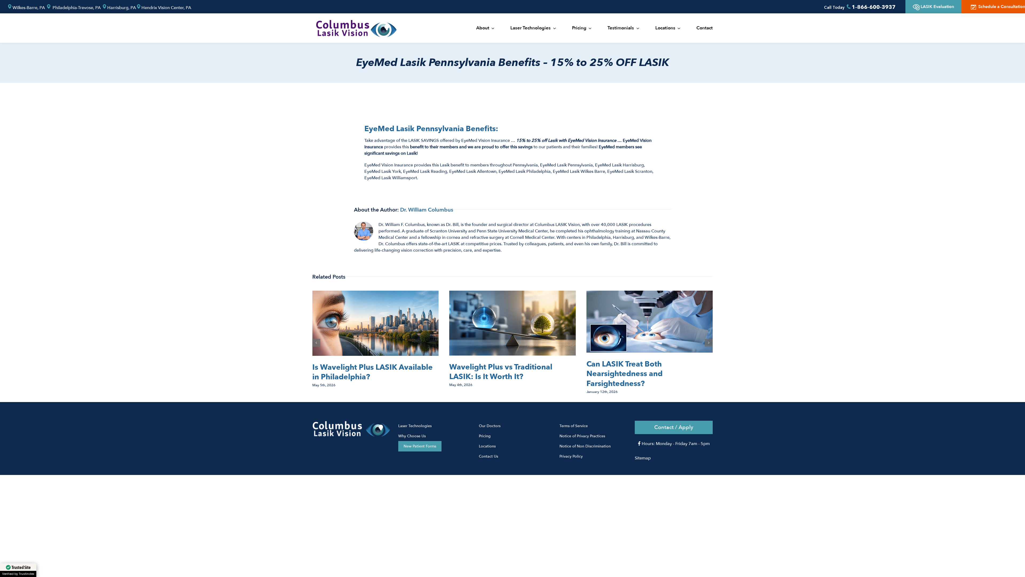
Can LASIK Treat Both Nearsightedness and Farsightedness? (624, 374)
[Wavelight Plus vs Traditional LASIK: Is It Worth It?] (512, 294)
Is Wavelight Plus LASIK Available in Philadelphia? (372, 372)
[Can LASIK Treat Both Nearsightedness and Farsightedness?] (649, 294)
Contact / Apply (673, 427)
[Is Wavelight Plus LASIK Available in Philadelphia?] (375, 294)
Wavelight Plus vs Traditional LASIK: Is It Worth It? (500, 372)
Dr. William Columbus (426, 209)
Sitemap (643, 458)
